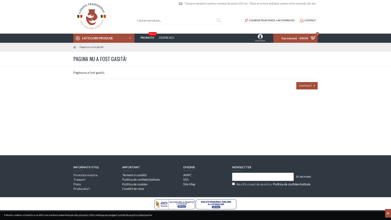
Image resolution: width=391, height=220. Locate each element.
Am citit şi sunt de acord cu (273, 184)
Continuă (305, 85)
